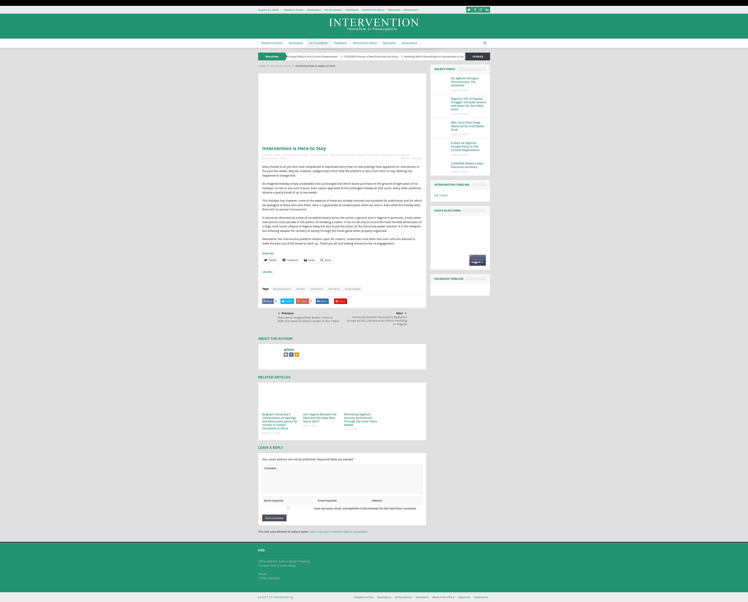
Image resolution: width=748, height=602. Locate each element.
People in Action (293, 9)
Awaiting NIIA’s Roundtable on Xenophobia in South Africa (412, 56)
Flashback (352, 9)
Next (399, 313)
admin (277, 154)
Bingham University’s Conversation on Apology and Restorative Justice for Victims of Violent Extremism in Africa (280, 421)
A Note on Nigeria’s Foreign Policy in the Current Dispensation (465, 146)
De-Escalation (333, 9)
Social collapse (402, 154)
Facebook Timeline (448, 279)
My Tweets (441, 195)
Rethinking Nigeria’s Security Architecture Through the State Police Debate (360, 419)
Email (419, 158)
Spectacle (394, 9)
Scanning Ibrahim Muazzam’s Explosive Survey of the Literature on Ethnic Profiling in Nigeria (377, 320)
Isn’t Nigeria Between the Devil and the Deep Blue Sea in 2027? (320, 417)
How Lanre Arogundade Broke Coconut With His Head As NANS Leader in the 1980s (308, 319)
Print (407, 158)
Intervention (373, 154)
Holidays (361, 154)
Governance (411, 9)
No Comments (270, 158)
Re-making (387, 154)
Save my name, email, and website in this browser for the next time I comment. (365, 508)
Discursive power (345, 154)
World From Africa (373, 9)
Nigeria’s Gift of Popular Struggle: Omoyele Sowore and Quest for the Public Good (468, 104)
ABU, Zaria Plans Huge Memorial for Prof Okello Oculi (467, 126)
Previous (288, 313)
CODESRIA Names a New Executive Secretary (344, 56)
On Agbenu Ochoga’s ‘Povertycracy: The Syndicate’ (465, 81)
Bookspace (314, 9)
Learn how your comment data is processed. (339, 531)
